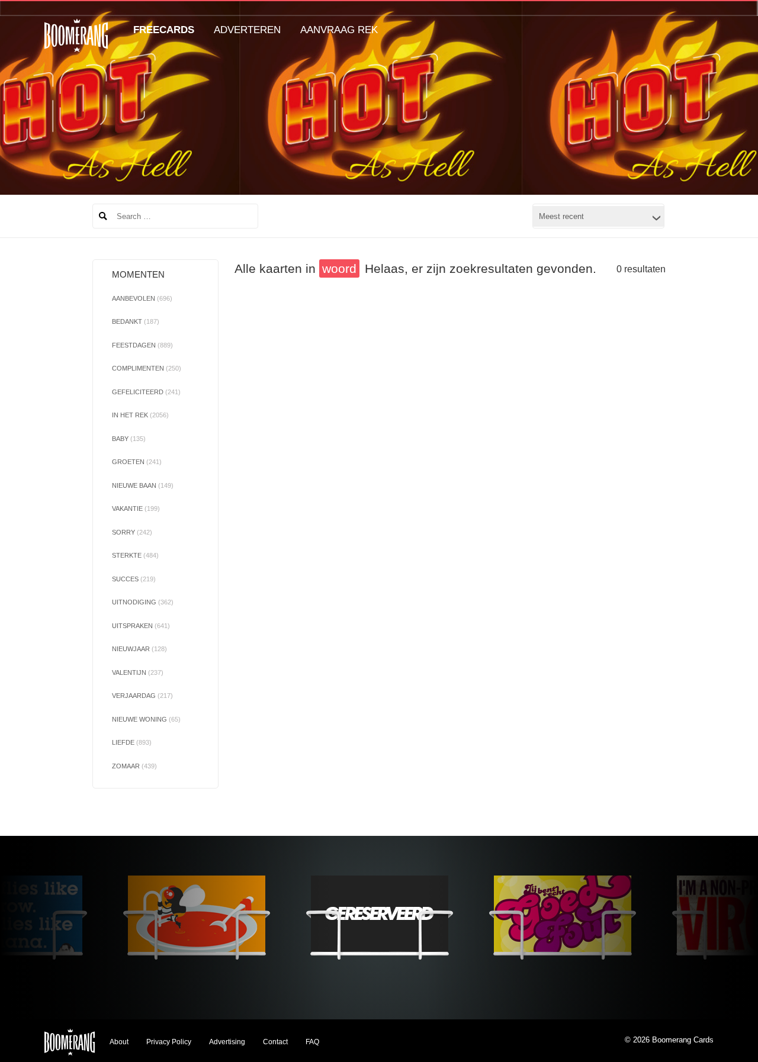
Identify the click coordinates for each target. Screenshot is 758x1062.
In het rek (140, 415)
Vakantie (136, 508)
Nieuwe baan (143, 485)
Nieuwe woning (146, 719)
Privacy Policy (168, 1042)
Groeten (137, 461)
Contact (275, 1042)
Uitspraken (141, 625)
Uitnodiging (143, 602)
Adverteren (247, 30)
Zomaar (134, 766)
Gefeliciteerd (146, 391)
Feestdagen (142, 345)
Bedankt (135, 321)
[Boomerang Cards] (76, 43)
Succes (134, 579)
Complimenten (146, 368)
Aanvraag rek (339, 30)
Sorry (132, 532)
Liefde (132, 742)
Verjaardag (142, 695)
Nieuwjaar (139, 648)
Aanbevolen (142, 298)
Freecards (163, 30)
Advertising (227, 1042)
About (119, 1042)
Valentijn (137, 672)
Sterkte (135, 555)
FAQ (312, 1042)
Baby (129, 438)
